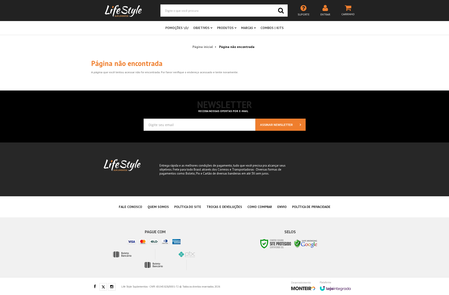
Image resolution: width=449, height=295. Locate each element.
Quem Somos (158, 207)
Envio (282, 207)
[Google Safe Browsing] (305, 243)
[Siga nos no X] (103, 287)
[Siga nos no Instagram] (111, 287)
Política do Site (187, 207)
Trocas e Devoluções (224, 207)
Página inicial (202, 47)
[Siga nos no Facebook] (94, 286)
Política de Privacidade (311, 207)
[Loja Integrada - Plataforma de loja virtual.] (335, 287)
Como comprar (259, 207)
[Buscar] (280, 10)
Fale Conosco (130, 207)
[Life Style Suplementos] (123, 10)
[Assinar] (280, 125)
